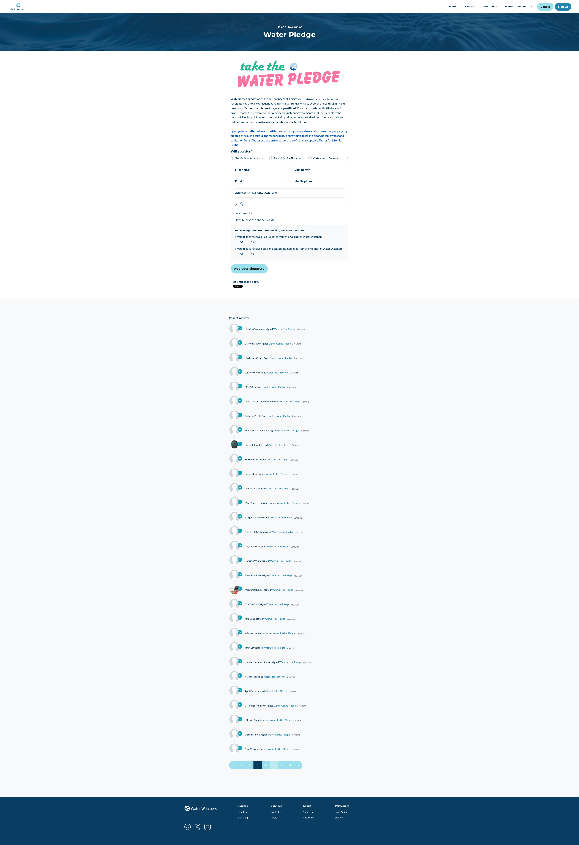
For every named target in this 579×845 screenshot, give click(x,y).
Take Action (489, 6)
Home (453, 6)
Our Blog (243, 817)
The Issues (244, 812)
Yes (241, 241)
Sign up (563, 6)
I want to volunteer (247, 213)
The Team (308, 817)
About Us (524, 6)
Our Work (468, 6)
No (252, 241)
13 (282, 765)
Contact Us (276, 812)
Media (274, 817)
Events (509, 6)
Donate (545, 6)
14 (290, 765)
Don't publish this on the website (255, 219)
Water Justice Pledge (284, 329)
